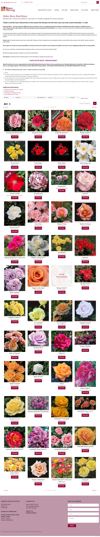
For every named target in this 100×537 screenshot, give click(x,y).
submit (72, 525)
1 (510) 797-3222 (28, 2)
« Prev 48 (5, 107)
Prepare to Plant (8, 91)
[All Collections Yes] (42, 97)
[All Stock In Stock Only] (74, 97)
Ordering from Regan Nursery (12, 93)
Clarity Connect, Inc (37, 531)
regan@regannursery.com (9, 2)
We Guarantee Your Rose (11, 94)
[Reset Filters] (84, 98)
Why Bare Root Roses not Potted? (13, 89)
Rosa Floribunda (61, 481)
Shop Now (14, 136)
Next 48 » (94, 107)
